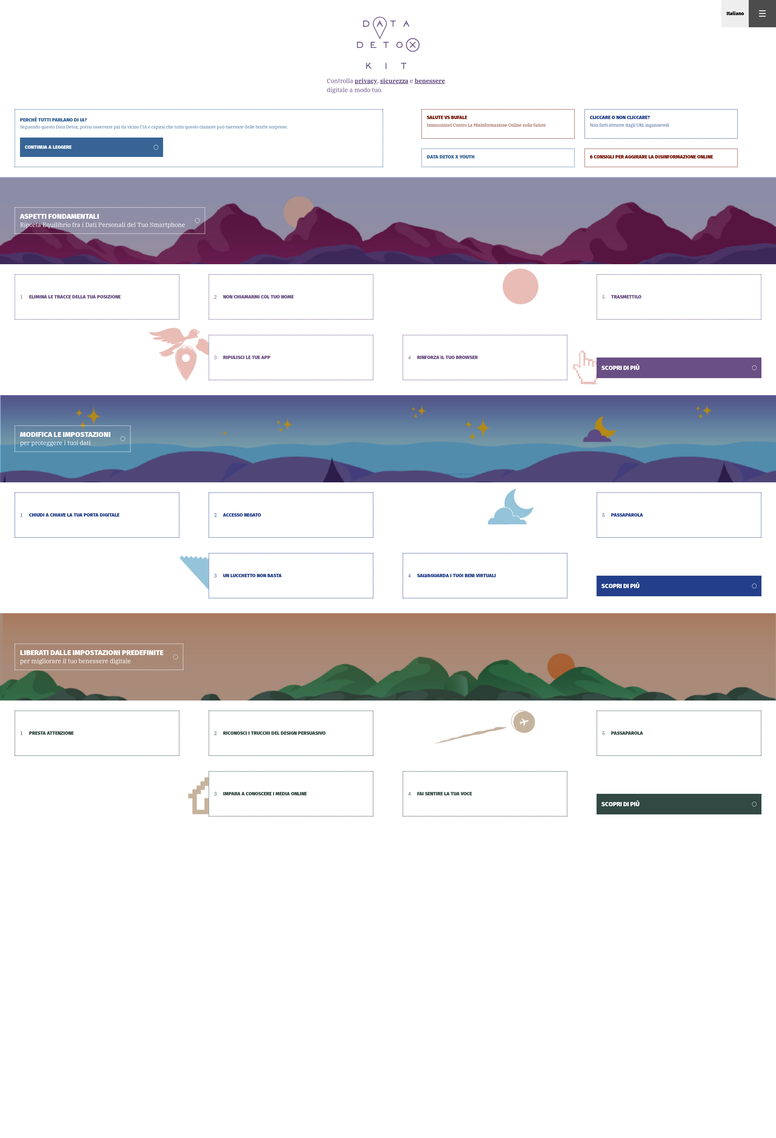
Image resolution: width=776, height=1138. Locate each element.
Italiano (735, 13)
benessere (430, 81)
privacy (366, 81)
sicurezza (394, 81)
